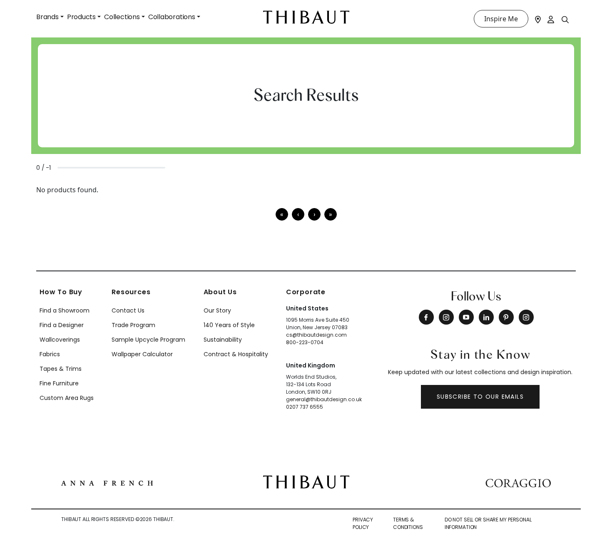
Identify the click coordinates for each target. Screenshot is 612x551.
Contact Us (128, 310)
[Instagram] (446, 317)
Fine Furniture (59, 383)
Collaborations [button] (171, 17)
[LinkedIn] (486, 317)
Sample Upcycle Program (148, 339)
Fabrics (50, 354)
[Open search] (565, 19)
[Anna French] (107, 481)
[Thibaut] (306, 481)
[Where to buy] (538, 19)
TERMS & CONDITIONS (408, 523)
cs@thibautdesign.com (316, 334)
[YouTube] (466, 317)
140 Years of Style (229, 325)
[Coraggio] (518, 481)
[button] (314, 214)
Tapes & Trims (61, 369)
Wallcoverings (60, 339)
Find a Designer (62, 325)
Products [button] (81, 17)
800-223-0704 (304, 342)
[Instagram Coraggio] (526, 317)
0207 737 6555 (304, 406)
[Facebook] (426, 317)
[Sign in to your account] (551, 19)
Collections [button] (122, 17)
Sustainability (223, 339)
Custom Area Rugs (67, 398)
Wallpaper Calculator (142, 354)
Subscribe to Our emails (480, 396)
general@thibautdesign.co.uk (324, 399)
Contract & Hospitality (236, 354)
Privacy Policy (363, 523)
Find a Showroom (65, 310)
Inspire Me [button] (501, 18)
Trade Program (133, 325)
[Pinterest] (506, 317)
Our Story (217, 310)
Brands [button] (47, 17)
